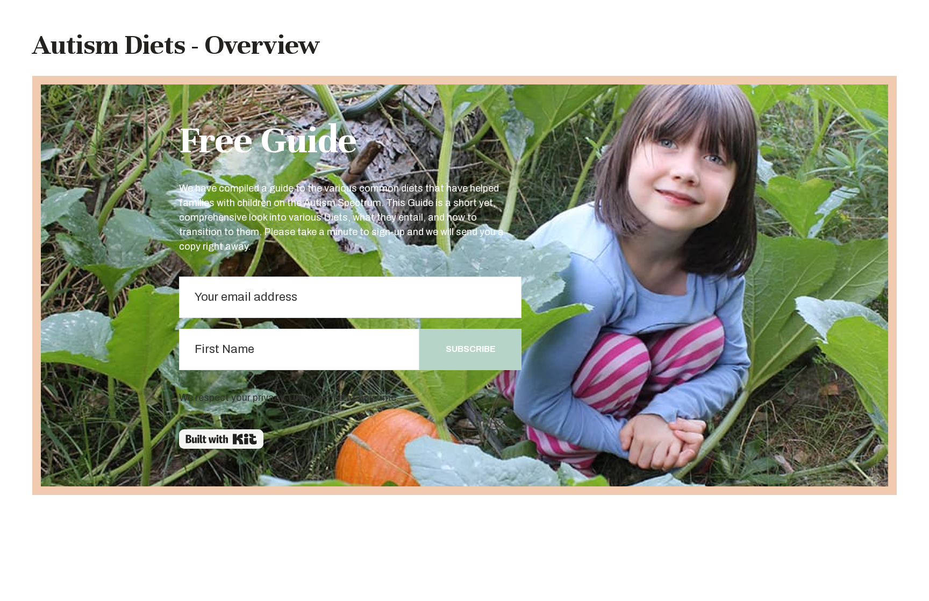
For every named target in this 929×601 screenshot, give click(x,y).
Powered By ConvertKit (221, 439)
